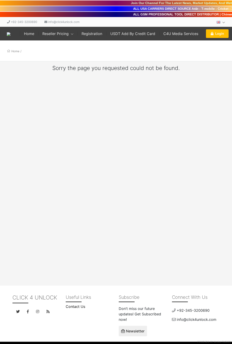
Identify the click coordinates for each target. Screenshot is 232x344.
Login (219, 33)
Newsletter (135, 331)
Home (29, 33)
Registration (92, 33)
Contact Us (75, 306)
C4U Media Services (180, 33)
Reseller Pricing (56, 33)
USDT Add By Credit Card (132, 33)
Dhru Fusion (222, 341)
